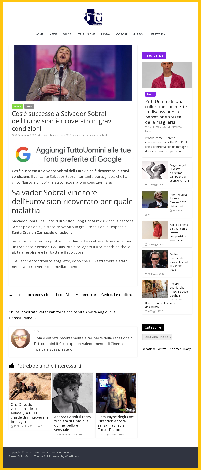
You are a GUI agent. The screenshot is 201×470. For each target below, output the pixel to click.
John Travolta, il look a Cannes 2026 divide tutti (179, 200)
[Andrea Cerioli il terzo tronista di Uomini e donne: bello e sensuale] (72, 375)
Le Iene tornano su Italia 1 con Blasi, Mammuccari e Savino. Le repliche (71, 294)
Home (39, 34)
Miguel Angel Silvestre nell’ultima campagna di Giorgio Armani (179, 172)
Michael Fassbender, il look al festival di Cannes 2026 (179, 261)
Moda (105, 34)
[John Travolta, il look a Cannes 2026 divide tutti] (155, 193)
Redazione (149, 349)
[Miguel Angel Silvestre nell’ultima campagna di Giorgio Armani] (155, 163)
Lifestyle (156, 34)
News (53, 34)
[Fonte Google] (73, 154)
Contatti (161, 349)
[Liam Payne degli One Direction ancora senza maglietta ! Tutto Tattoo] (116, 375)
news (85, 135)
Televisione (86, 34)
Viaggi (67, 34)
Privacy (186, 349)
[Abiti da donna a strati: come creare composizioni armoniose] (155, 223)
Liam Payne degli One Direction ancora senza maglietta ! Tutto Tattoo (116, 423)
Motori (121, 34)
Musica (17, 106)
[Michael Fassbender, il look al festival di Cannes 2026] (155, 252)
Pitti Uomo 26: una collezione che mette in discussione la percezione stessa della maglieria (166, 111)
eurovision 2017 (62, 135)
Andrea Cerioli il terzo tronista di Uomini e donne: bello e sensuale (72, 423)
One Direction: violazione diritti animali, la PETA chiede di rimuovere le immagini (29, 413)
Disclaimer (174, 349)
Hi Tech (138, 34)
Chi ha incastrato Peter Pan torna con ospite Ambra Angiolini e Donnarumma (62, 315)
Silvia (45, 135)
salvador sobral (98, 135)
